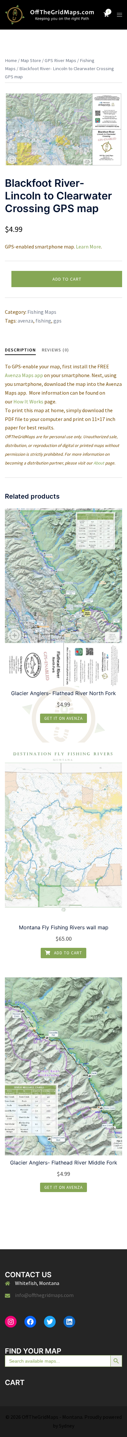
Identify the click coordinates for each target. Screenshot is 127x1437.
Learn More (88, 246)
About (98, 463)
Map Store (31, 60)
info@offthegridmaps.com (44, 1295)
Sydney (66, 1425)
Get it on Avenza (63, 718)
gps (57, 320)
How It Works (28, 401)
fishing (43, 320)
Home (11, 60)
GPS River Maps (60, 60)
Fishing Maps (41, 312)
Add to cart (66, 279)
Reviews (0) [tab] (55, 350)
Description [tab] (20, 350)
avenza (25, 320)
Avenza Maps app (24, 375)
